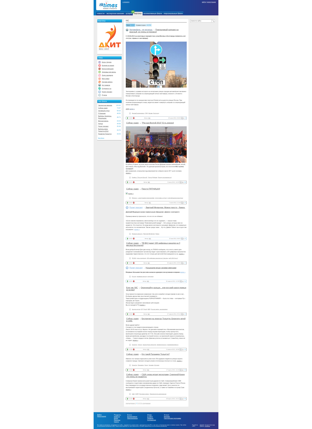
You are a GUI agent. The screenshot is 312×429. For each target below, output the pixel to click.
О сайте (150, 417)
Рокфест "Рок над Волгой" (139, 177)
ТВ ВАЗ (134, 258)
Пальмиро (141, 365)
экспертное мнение (115, 13)
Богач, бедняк (106, 62)
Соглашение (151, 420)
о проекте (126, 2)
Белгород (156, 113)
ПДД (146, 113)
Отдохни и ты (106, 88)
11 (183, 281)
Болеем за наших (108, 65)
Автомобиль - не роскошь (140, 30)
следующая (146, 403)
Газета (116, 422)
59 (182, 182)
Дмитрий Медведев (149, 233)
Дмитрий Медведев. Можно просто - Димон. (165, 208)
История (156, 365)
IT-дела (104, 95)
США (133, 394)
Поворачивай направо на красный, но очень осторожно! (154, 31)
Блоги (116, 418)
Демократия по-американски (158, 394)
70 (182, 349)
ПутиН (145, 309)
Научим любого (107, 82)
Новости (117, 417)
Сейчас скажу (103, 108)
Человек (151, 365)
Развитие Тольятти (105, 134)
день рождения (141, 258)
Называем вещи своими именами (161, 268)
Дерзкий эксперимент (138, 113)
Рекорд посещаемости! (165, 177)
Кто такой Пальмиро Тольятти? (156, 354)
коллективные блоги (153, 13)
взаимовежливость (172, 344)
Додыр (100, 124)
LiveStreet (207, 426)
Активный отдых (104, 111)
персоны (138, 13)
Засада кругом (136, 309)
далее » (132, 109)
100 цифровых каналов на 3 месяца (157, 258)
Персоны (117, 420)
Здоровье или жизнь (109, 72)
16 (182, 398)
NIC (127, 21)
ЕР (142, 309)
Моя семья (105, 79)
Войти (99, 415)
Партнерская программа (172, 418)
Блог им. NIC (132, 288)
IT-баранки (102, 113)
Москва (150, 113)
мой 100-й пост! (173, 258)
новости (100, 13)
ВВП (149, 309)
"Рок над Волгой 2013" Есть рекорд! (158, 123)
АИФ (127, 109)
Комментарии (141, 25)
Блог (128, 25)
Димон (157, 233)
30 (182, 370)
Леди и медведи (107, 75)
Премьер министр (137, 233)
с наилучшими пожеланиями (146, 198)
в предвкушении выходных (175, 198)
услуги (129, 13)
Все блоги (101, 138)
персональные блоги (173, 13)
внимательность (162, 344)
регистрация (211, 2)
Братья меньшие (108, 69)
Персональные (132, 418)
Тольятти (134, 344)
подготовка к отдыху (161, 198)
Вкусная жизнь (103, 121)
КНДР (136, 394)
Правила (150, 418)
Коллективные (132, 417)
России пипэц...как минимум (159, 309)
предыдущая (130, 403)
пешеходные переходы (149, 344)
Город (146, 365)
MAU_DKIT (104, 49)
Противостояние (144, 394)
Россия (134, 276)
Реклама (167, 417)
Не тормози (106, 85)
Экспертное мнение (105, 105)
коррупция (150, 276)
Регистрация (101, 416)
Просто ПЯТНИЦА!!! (151, 189)
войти (204, 2)
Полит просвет (107, 92)
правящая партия (142, 276)
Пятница (134, 198)
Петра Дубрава (152, 177)
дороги (140, 344)
